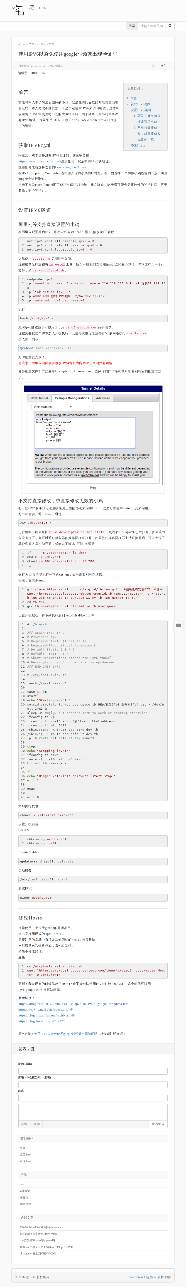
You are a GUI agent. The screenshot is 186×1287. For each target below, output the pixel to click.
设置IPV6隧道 (141, 110)
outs (22, 1184)
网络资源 (25, 1204)
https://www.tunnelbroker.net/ (39, 161)
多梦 (160, 1277)
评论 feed (25, 1161)
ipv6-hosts (53, 934)
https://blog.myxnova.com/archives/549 (46, 1015)
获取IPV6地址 (141, 104)
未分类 (24, 1197)
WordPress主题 (139, 1277)
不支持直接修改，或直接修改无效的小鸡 (149, 133)
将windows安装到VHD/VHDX (38, 1253)
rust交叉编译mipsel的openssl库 (38, 1240)
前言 (134, 98)
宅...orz (37, 7)
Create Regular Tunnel (71, 167)
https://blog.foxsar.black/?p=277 (41, 1021)
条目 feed (25, 1154)
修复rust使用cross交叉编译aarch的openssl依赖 (46, 1247)
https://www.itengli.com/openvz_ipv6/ (45, 1009)
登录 (22, 1148)
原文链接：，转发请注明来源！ (72, 1034)
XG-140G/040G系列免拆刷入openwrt (41, 1227)
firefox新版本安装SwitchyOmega (38, 1233)
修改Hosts (138, 145)
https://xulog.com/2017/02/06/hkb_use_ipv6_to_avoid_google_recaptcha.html (74, 1004)
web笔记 (25, 1191)
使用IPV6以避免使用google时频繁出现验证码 (65, 1034)
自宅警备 (23, 65)
